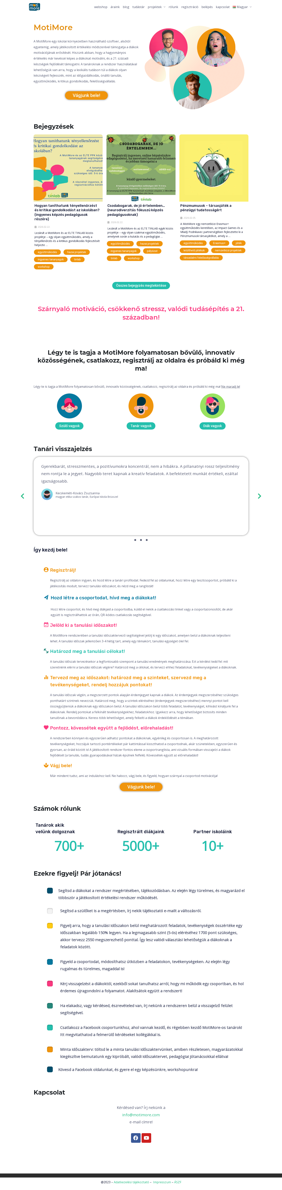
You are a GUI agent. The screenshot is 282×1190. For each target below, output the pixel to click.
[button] (22, 496)
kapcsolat (223, 7)
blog (126, 7)
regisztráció (189, 7)
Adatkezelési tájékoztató (131, 1182)
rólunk (173, 7)
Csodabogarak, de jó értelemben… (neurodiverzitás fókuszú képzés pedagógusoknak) (136, 210)
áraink (115, 7)
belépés (207, 7)
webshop (100, 7)
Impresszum (162, 1182)
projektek (155, 7)
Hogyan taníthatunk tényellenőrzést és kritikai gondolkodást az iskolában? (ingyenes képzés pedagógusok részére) (67, 212)
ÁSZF (177, 1182)
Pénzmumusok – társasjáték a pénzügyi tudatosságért (206, 208)
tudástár (138, 7)
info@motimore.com (141, 1114)
